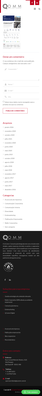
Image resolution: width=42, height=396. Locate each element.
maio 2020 (8, 151)
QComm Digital (10, 313)
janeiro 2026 (9, 127)
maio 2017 (8, 186)
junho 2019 (9, 154)
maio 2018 (8, 170)
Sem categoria (10, 227)
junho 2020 (9, 147)
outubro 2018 (9, 158)
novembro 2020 (10, 143)
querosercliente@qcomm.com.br (15, 381)
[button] (30, 392)
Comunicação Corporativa (14, 203)
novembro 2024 (10, 131)
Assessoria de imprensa (12, 329)
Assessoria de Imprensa (13, 200)
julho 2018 (8, 166)
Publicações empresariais (12, 332)
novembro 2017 (10, 174)
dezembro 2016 (10, 189)
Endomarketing (10, 215)
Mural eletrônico (10, 340)
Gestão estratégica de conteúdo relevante (18, 296)
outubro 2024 (9, 135)
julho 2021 (8, 139)
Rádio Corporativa (11, 223)
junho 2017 (9, 182)
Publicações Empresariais (13, 219)
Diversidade (9, 211)
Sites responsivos (10, 336)
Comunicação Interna (12, 207)
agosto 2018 (9, 162)
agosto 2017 (9, 178)
